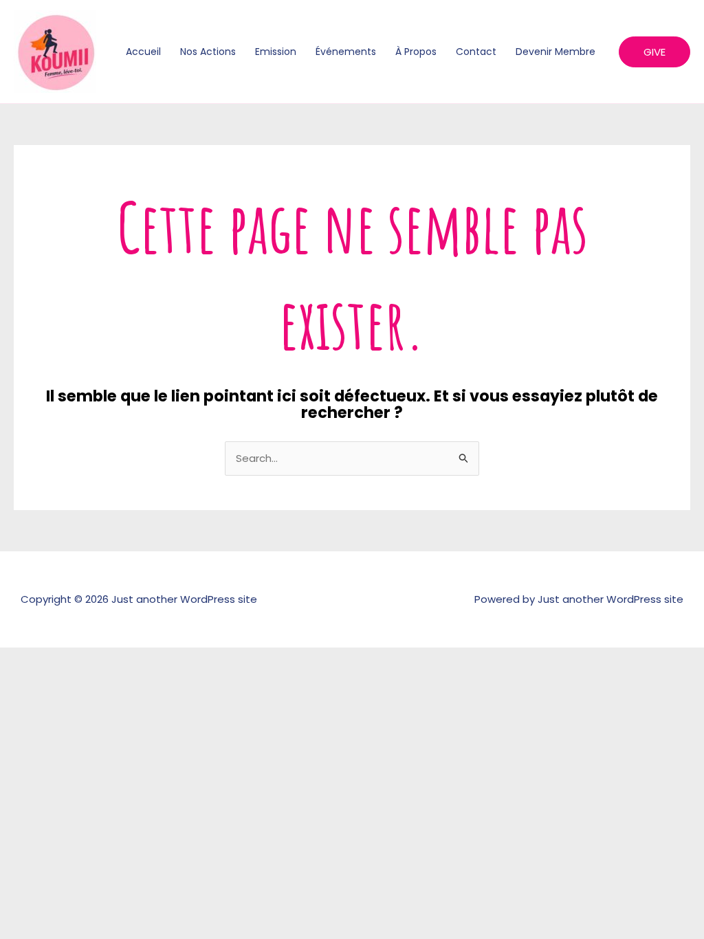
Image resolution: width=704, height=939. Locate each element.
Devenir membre (555, 51)
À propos (416, 51)
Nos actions (208, 51)
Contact (476, 51)
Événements (346, 51)
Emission (275, 51)
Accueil (143, 51)
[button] (654, 51)
